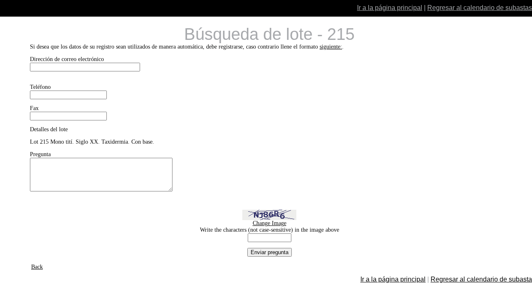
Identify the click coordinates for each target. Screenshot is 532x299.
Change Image (269, 223)
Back (37, 267)
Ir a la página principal (389, 7)
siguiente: (331, 47)
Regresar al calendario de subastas (479, 7)
